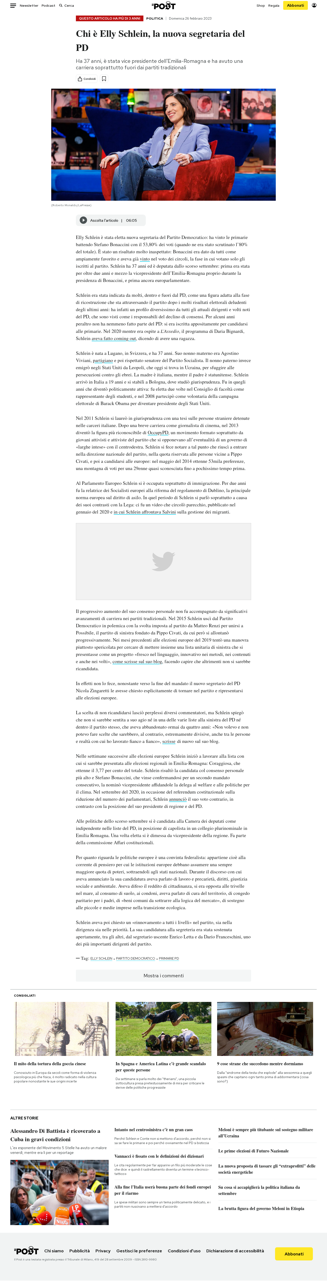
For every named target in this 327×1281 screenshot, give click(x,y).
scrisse (168, 741)
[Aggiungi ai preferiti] (104, 79)
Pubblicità (79, 1251)
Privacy (103, 1251)
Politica (154, 18)
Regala (273, 5)
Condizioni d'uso (184, 1251)
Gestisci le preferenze (139, 1251)
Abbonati (295, 5)
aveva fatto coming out (114, 338)
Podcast (48, 5)
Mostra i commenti (164, 976)
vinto (145, 258)
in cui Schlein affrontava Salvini (145, 511)
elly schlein (101, 958)
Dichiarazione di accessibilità (235, 1251)
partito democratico (135, 958)
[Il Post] (163, 5)
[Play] (83, 220)
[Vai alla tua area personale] (314, 5)
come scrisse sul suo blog (137, 661)
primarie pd (169, 958)
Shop (261, 5)
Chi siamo (54, 1251)
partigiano (103, 360)
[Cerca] (60, 5)
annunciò (178, 799)
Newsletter (29, 5)
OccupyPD (158, 432)
